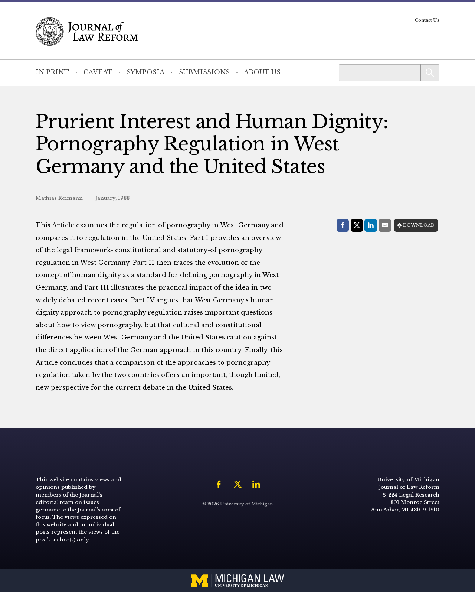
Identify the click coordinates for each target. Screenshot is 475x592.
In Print (52, 72)
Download (419, 225)
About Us (262, 72)
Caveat (97, 72)
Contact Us (427, 20)
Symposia (145, 72)
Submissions (204, 72)
